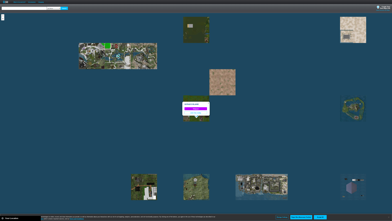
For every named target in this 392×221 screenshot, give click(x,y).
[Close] (388, 217)
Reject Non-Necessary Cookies (301, 217)
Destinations (32, 1)
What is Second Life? (19, 1)
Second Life (7, 2)
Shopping (41, 1)
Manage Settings (282, 217)
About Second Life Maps (383, 10)
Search (64, 8)
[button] (208, 103)
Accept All (320, 217)
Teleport (196, 109)
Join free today (195, 113)
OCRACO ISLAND (191, 104)
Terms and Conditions (77, 219)
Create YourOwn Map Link (385, 7)
